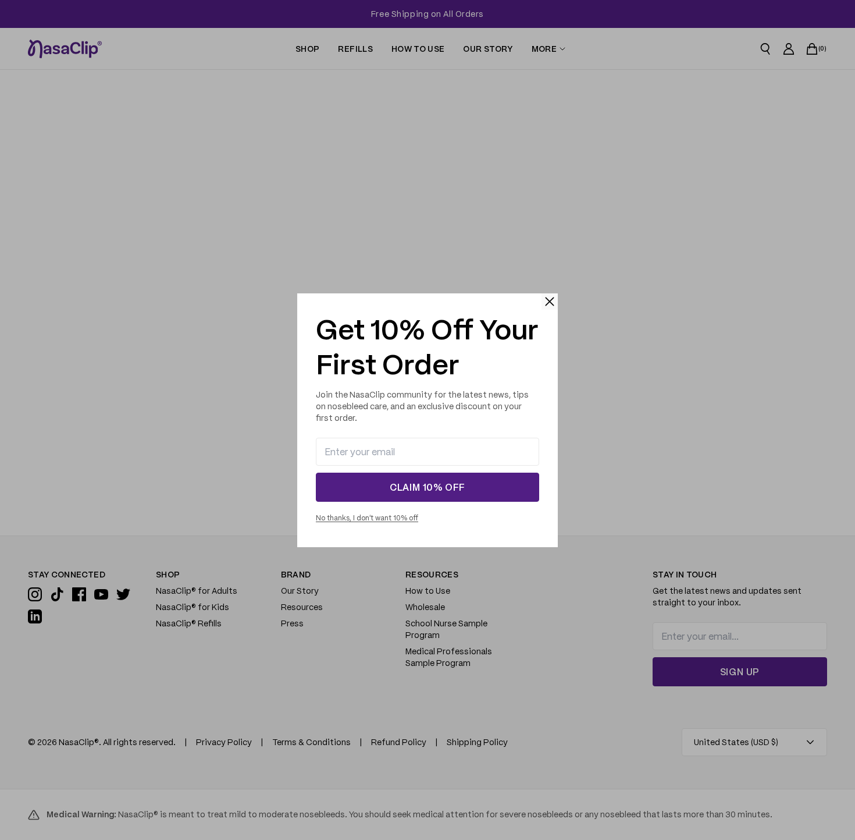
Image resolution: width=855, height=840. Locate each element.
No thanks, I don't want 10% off (367, 517)
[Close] (550, 301)
